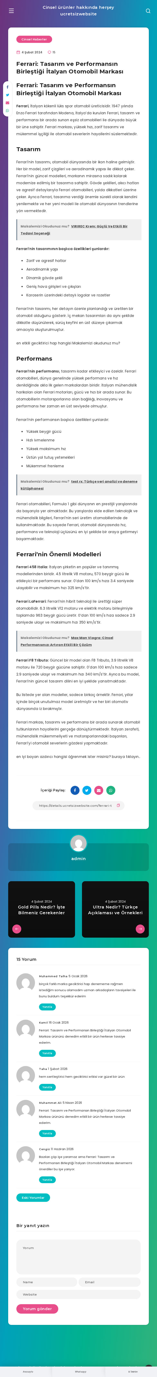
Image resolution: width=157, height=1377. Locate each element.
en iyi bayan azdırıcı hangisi (41, 756)
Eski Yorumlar (33, 1198)
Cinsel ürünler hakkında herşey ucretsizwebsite (78, 10)
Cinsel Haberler (34, 39)
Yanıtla (47, 1006)
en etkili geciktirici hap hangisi (43, 343)
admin (78, 858)
